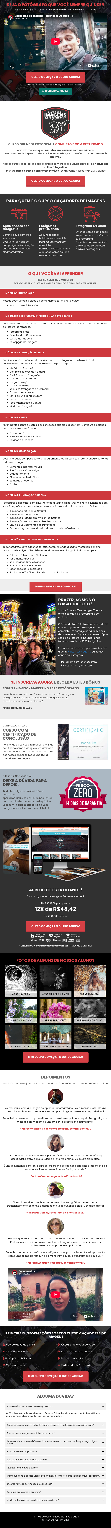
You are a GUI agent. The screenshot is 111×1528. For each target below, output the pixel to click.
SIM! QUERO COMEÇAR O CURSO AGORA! (55, 1057)
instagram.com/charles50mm (79, 662)
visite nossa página (79, 651)
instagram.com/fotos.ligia (76, 665)
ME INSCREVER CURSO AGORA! (55, 586)
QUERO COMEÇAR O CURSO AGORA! (55, 77)
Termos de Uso (41, 1516)
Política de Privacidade (65, 1516)
